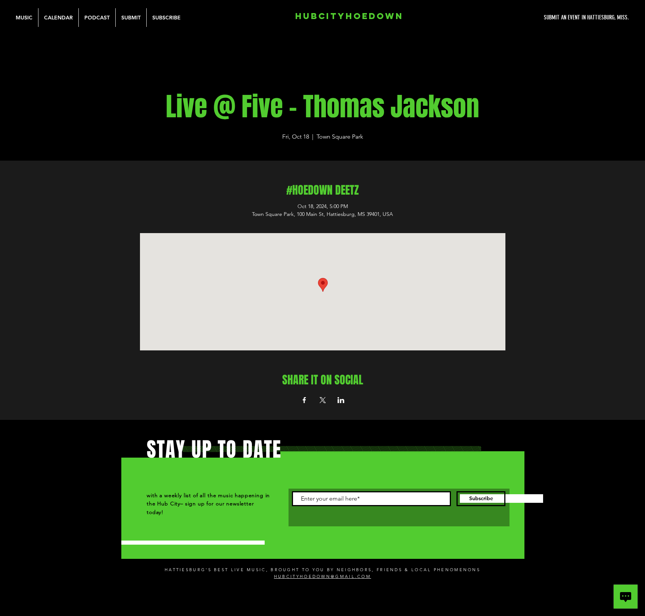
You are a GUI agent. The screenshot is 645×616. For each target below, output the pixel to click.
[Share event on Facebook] (304, 400)
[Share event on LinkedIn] (341, 400)
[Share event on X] (322, 400)
